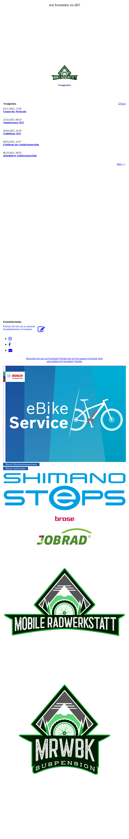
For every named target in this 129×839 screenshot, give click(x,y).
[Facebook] (9, 345)
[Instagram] (10, 339)
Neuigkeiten (64, 85)
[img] (64, 73)
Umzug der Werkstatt (14, 111)
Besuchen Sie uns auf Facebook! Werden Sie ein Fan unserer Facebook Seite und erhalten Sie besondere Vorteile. (64, 360)
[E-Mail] (10, 350)
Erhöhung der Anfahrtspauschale (21, 144)
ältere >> (121, 164)
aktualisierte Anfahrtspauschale (20, 155)
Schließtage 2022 (12, 133)
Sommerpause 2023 (13, 122)
